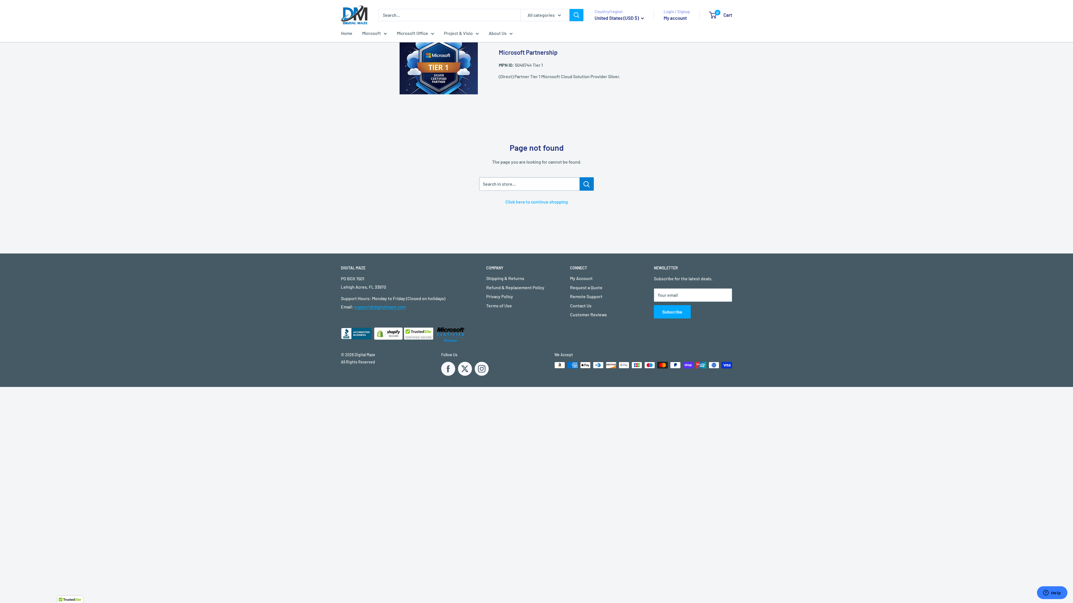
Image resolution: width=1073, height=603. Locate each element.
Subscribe (672, 311)
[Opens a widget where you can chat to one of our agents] (1052, 593)
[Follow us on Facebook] (448, 369)
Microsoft (371, 33)
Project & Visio (458, 33)
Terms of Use (499, 305)
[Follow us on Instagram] (482, 369)
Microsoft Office (412, 33)
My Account (581, 278)
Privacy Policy (499, 296)
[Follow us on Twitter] (465, 369)
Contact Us (581, 305)
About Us (498, 33)
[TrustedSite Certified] (418, 333)
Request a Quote (586, 287)
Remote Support (586, 296)
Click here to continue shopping (536, 201)
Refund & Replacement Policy (515, 287)
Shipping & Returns (505, 278)
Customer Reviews (588, 314)
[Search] (576, 15)
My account (675, 18)
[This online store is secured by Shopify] (405, 338)
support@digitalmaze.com (380, 306)
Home (346, 33)
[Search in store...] (587, 184)
